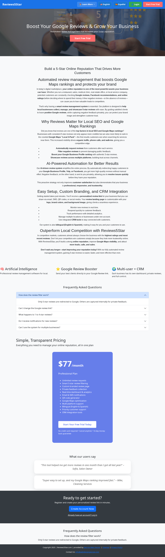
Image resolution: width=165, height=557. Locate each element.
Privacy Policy (116, 547)
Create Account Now (82, 508)
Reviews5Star (12, 4)
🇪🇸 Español (120, 4)
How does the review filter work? (34, 295)
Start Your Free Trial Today (77, 424)
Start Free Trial (153, 4)
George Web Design (92, 547)
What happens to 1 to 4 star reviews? (35, 314)
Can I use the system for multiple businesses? (39, 327)
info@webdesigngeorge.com (87, 552)
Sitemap (106, 547)
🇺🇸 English (105, 4)
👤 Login (135, 4)
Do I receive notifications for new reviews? (38, 321)
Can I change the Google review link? (35, 308)
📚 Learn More (86, 4)
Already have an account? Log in (82, 515)
